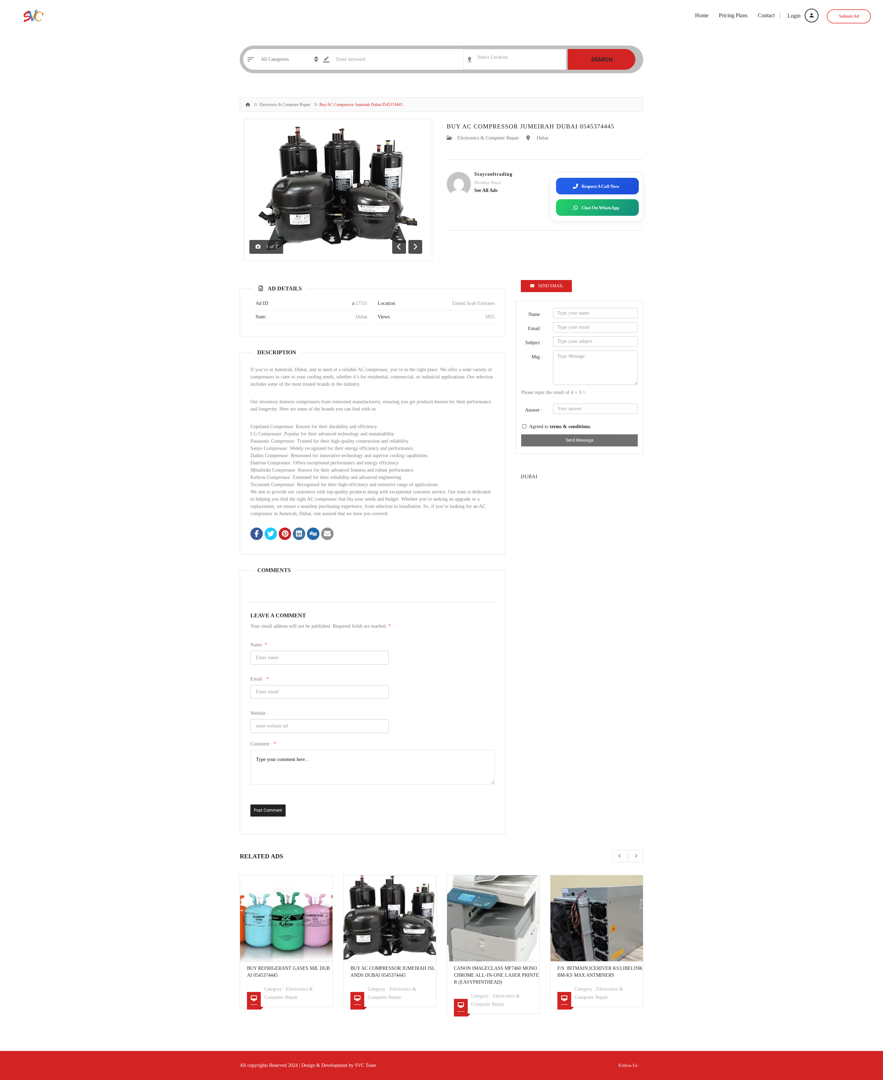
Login (794, 16)
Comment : (263, 743)
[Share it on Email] (327, 534)
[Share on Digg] (313, 534)
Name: (258, 644)
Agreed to (560, 426)
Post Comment (268, 810)
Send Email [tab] (550, 285)
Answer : (534, 410)
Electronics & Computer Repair (284, 104)
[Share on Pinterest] (285, 534)
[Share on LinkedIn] (299, 534)
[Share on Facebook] (256, 534)
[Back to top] (860, 1036)
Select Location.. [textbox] (493, 57)
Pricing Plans (733, 15)
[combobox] (514, 59)
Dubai (542, 138)
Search (602, 59)
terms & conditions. (570, 426)
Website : (259, 713)
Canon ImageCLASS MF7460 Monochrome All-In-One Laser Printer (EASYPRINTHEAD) (496, 975)
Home (701, 15)
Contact (766, 15)
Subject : (534, 342)
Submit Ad (849, 16)
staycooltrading (493, 174)
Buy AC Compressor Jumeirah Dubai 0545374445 (530, 126)
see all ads (485, 190)
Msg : (537, 356)
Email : (259, 679)
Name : (535, 314)
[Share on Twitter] (271, 534)
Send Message (579, 440)
